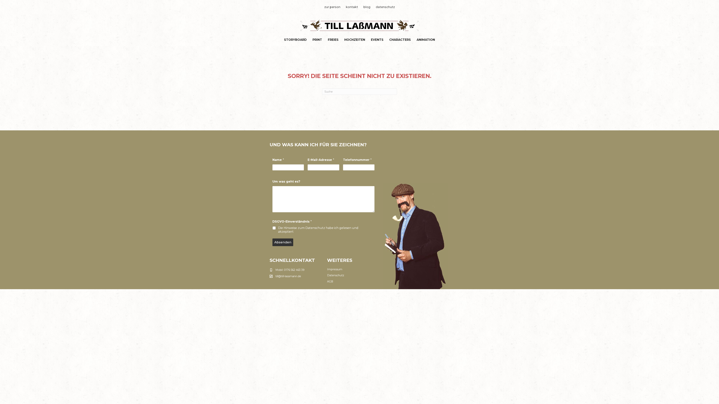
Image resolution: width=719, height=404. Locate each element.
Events (377, 40)
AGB (330, 281)
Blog (366, 7)
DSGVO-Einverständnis (292, 221)
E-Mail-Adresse (321, 160)
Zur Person (332, 7)
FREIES (333, 40)
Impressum (334, 269)
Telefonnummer (357, 160)
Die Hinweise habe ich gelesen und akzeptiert (318, 230)
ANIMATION (426, 40)
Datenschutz (385, 7)
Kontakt (352, 7)
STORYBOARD (295, 40)
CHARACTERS (400, 40)
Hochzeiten (354, 40)
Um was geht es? (286, 181)
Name (278, 160)
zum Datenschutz (311, 228)
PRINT (317, 40)
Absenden (282, 242)
